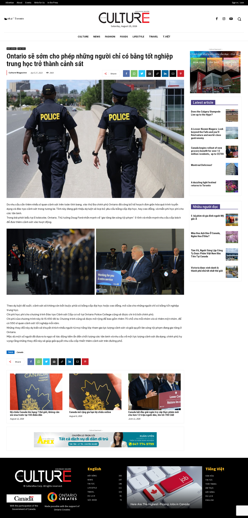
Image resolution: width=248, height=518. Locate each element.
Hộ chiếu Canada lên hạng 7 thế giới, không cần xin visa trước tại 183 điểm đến (34, 413)
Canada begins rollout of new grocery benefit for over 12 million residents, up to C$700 (207, 150)
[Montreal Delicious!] (232, 169)
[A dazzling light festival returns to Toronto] (232, 186)
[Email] (173, 73)
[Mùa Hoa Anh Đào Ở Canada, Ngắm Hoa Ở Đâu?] (232, 237)
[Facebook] (216, 19)
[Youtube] (231, 19)
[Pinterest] (180, 73)
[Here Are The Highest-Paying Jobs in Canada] (164, 487)
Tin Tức (21, 49)
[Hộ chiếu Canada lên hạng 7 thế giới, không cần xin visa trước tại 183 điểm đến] (36, 391)
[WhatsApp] (134, 73)
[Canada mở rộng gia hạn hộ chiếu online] (95, 391)
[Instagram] (224, 19)
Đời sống (11, 49)
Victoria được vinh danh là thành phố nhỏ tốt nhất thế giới (207, 269)
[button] (239, 19)
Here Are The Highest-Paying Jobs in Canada (160, 504)
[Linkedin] (165, 73)
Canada (20, 352)
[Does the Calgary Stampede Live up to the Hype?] (232, 115)
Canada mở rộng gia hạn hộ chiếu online (90, 412)
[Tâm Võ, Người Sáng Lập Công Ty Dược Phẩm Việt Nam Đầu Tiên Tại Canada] (232, 254)
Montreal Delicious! (201, 165)
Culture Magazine (18, 72)
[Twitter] (142, 73)
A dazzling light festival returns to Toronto (203, 184)
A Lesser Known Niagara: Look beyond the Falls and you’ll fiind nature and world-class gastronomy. (207, 133)
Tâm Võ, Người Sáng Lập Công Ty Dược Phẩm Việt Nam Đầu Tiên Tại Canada (207, 253)
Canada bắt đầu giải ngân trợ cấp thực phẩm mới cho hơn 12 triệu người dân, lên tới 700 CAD (153, 413)
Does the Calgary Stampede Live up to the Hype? (206, 113)
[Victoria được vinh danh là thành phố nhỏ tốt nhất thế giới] (232, 272)
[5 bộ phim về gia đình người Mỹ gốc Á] (232, 220)
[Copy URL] (157, 73)
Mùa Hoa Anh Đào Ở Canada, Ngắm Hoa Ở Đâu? (205, 235)
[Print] (149, 73)
